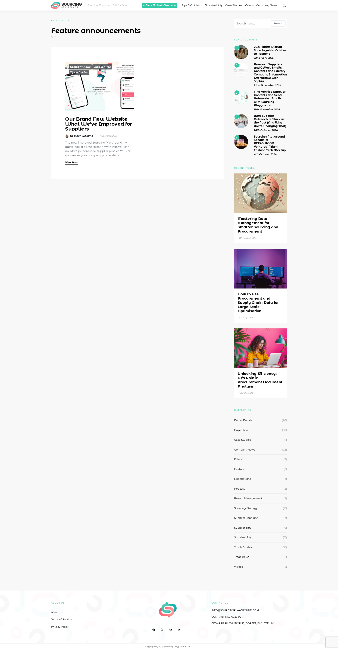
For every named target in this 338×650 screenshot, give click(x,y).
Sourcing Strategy (245, 508)
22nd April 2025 (264, 57)
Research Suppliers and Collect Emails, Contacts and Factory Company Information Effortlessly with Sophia (270, 73)
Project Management (248, 498)
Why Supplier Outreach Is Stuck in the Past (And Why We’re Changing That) (270, 121)
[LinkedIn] (179, 630)
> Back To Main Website (159, 5)
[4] (241, 121)
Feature (239, 469)
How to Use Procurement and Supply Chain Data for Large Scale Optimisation (258, 302)
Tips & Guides (190, 5)
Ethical (238, 459)
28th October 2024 (266, 130)
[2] (241, 69)
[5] (241, 141)
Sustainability (214, 5)
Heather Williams (81, 135)
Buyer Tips (241, 430)
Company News (266, 5)
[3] (241, 97)
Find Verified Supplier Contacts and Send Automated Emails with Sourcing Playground (270, 98)
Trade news (241, 557)
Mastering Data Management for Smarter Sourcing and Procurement (258, 225)
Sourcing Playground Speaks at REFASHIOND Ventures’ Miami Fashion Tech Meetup (270, 143)
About (55, 612)
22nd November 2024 (267, 85)
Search (278, 23)
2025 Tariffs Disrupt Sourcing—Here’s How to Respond (270, 50)
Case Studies (233, 5)
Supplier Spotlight (246, 517)
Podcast (239, 488)
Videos (249, 5)
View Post (71, 162)
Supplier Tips (102, 66)
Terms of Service (61, 619)
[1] (241, 52)
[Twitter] (162, 630)
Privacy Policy (59, 626)
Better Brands (243, 420)
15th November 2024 (267, 109)
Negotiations (242, 478)
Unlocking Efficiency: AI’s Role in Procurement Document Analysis (260, 380)
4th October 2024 (265, 154)
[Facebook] (154, 630)
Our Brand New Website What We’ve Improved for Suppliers (98, 124)
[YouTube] (170, 630)
